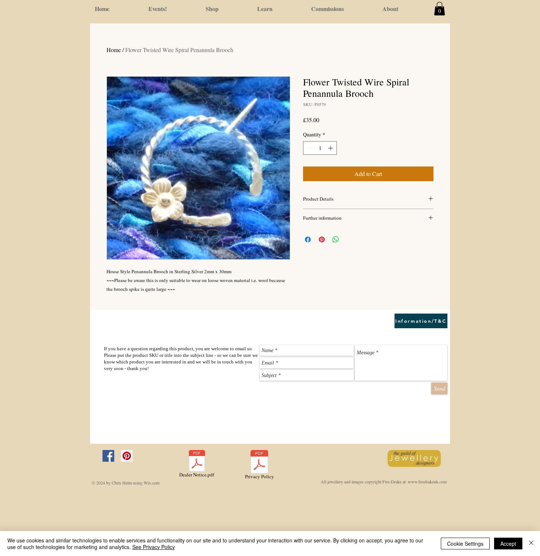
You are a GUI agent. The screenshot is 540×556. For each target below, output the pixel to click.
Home (114, 50)
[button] (439, 8)
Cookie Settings (465, 543)
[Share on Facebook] (307, 239)
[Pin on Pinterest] (321, 239)
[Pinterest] (127, 456)
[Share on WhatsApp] (335, 239)
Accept (508, 543)
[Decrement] (308, 148)
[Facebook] (108, 456)
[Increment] (331, 148)
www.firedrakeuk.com (427, 481)
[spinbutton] (320, 148)
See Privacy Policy (153, 546)
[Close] (531, 543)
